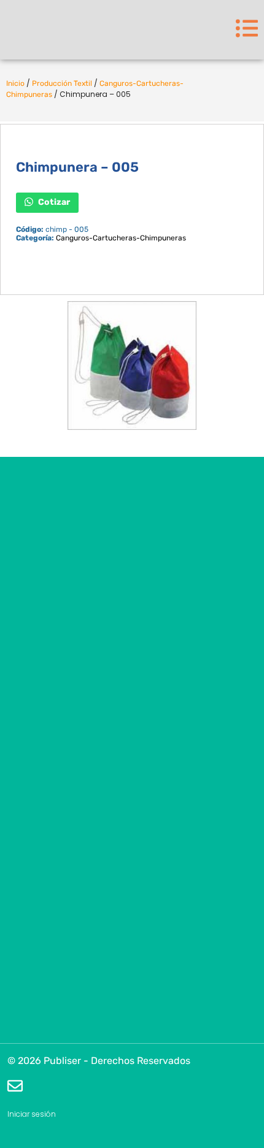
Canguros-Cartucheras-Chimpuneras (121, 238)
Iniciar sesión (31, 1114)
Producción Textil (62, 83)
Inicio (15, 83)
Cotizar (53, 202)
